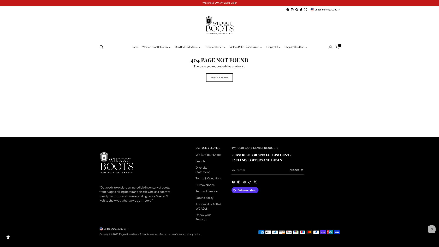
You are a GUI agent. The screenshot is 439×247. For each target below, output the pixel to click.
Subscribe (297, 170)
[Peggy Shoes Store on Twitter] (305, 9)
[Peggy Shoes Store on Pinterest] (296, 9)
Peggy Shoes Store (129, 234)
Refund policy (204, 197)
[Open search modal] (101, 47)
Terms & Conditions (208, 178)
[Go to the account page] (330, 47)
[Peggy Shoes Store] (219, 26)
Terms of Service (206, 191)
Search (200, 161)
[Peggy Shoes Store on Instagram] (292, 9)
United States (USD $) (326, 9)
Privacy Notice (205, 185)
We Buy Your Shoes (208, 154)
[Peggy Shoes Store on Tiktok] (301, 9)
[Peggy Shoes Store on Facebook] (287, 9)
